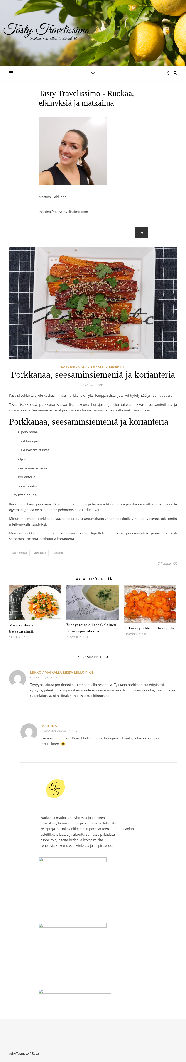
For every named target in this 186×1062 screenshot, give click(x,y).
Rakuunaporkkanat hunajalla (149, 628)
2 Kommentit (167, 563)
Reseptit (117, 367)
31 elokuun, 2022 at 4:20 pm (48, 677)
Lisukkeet (97, 367)
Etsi (141, 233)
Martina (49, 725)
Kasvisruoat (73, 367)
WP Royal (33, 1053)
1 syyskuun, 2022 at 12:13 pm (59, 731)
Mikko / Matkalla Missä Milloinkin (62, 672)
